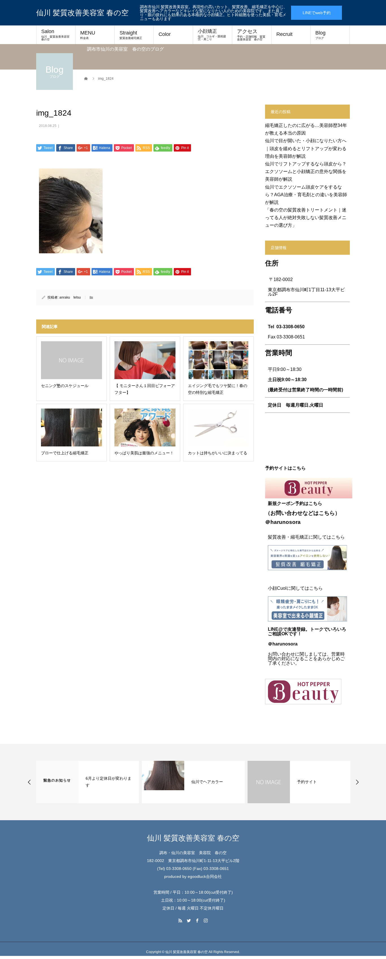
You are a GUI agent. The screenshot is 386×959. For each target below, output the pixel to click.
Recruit (284, 34)
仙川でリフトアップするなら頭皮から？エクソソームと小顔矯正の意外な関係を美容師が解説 (305, 171)
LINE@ (275, 629)
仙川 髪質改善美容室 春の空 (82, 12)
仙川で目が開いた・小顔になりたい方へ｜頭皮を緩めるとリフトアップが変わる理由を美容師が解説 (305, 148)
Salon (56, 35)
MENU (87, 35)
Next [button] (357, 782)
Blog (320, 35)
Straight (131, 35)
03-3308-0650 (290, 326)
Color (165, 34)
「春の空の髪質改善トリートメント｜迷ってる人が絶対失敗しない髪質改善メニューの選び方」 (305, 218)
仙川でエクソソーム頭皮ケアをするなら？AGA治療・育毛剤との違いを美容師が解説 (306, 195)
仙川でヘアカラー (107, 781)
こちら (327, 513)
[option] (93, 782)
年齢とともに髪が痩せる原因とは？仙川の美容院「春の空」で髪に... (325, 782)
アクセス (251, 35)
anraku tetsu (70, 297)
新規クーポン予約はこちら (295, 503)
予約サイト (207, 781)
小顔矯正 (212, 35)
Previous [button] (29, 782)
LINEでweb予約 (317, 12)
